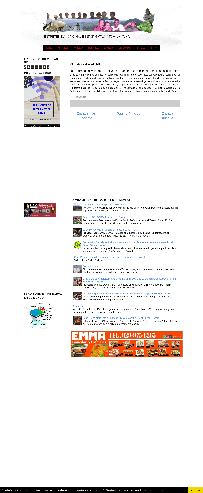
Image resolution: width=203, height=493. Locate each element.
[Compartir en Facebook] (84, 97)
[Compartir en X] (82, 97)
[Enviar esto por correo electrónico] (77, 97)
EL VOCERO (109, 48)
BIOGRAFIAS (124, 48)
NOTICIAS (140, 48)
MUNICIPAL (93, 48)
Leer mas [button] (160, 490)
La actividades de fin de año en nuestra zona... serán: (111, 229)
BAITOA (49, 48)
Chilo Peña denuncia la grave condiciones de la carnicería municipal (109, 257)
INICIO (153, 48)
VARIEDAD (78, 48)
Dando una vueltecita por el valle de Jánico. (105, 204)
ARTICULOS (63, 48)
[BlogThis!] (80, 97)
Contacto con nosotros (94, 266)
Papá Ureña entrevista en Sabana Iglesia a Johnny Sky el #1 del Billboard (121, 318)
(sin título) (78, 306)
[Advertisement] (87, 158)
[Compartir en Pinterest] (86, 97)
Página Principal (129, 113)
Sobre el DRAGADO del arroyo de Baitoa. (104, 217)
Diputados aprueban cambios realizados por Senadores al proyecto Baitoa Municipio (126, 293)
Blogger (114, 453)
